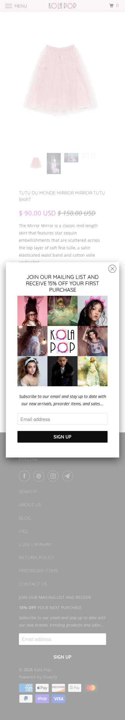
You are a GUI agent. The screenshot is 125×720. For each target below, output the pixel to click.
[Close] (112, 267)
